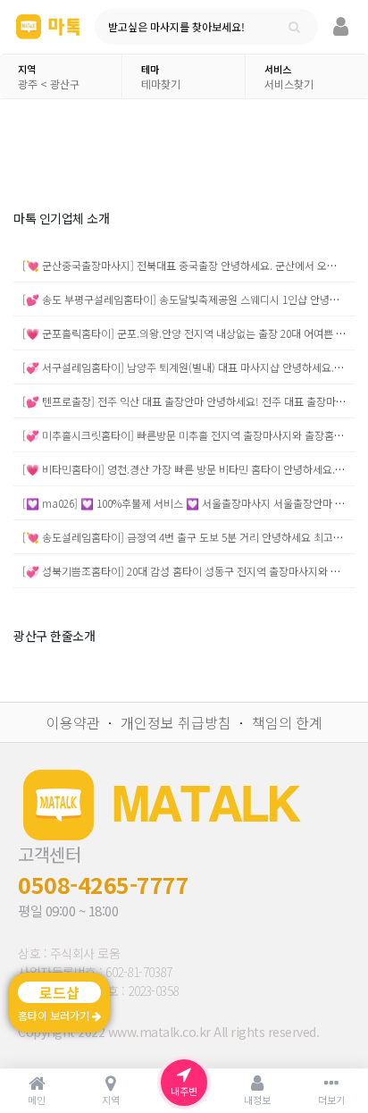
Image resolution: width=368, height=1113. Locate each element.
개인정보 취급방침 (176, 722)
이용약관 (73, 722)
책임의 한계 (287, 722)
